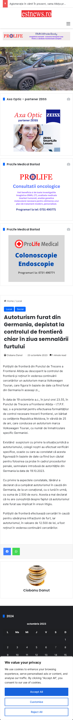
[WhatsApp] (16, 551)
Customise (36, 701)
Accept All (36, 691)
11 (27, 654)
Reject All (36, 711)
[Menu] (68, 23)
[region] (36, 688)
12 (36, 654)
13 (46, 654)
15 (65, 654)
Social (20, 309)
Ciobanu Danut (14, 355)
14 (55, 654)
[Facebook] (7, 551)
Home (10, 300)
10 (17, 654)
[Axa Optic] (36, 35)
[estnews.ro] (36, 13)
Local (19, 300)
